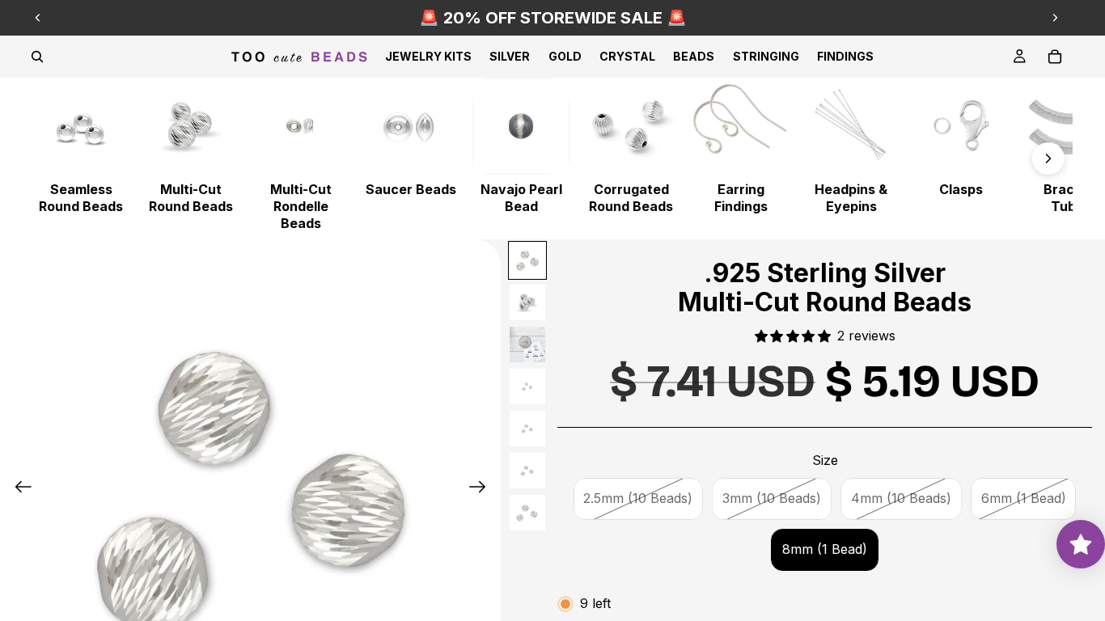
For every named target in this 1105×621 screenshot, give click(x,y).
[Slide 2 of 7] (527, 302)
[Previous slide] (38, 18)
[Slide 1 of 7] (527, 260)
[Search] (37, 56)
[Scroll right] (1048, 158)
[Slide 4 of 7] (527, 386)
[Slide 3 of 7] (527, 344)
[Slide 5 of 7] (527, 428)
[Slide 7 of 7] (527, 512)
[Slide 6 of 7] (527, 470)
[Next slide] (1055, 18)
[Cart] (1055, 56)
